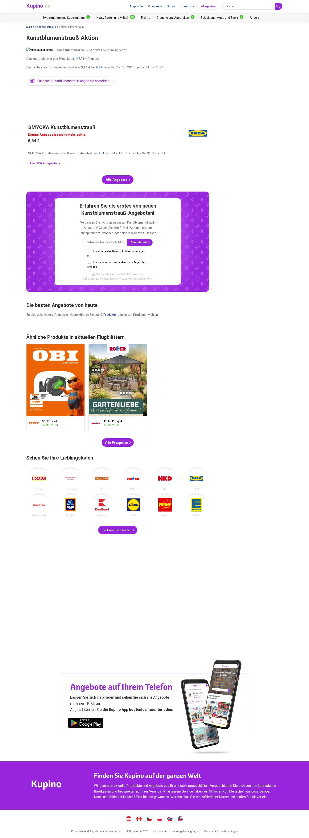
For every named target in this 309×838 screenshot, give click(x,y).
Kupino (30, 26)
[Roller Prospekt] (97, 423)
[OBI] (102, 479)
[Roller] (133, 479)
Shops (171, 6)
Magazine (208, 6)
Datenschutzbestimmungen (221, 831)
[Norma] (39, 479)
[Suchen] (278, 6)
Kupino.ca (139, 819)
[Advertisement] (117, 99)
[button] (70, 81)
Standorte (187, 6)
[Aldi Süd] (70, 505)
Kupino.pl (160, 819)
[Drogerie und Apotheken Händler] (175, 17)
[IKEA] (196, 479)
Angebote (136, 6)
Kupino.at (129, 819)
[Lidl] (133, 505)
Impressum (160, 831)
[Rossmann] (70, 479)
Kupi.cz (149, 819)
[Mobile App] (85, 723)
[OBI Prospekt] (35, 423)
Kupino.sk (170, 819)
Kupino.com (180, 819)
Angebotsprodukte (47, 26)
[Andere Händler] (255, 17)
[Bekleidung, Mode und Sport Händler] (222, 17)
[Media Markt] (39, 505)
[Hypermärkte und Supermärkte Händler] (66, 17)
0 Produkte (108, 315)
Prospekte (155, 6)
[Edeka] (196, 505)
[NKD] (165, 479)
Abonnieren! (139, 242)
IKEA (78, 59)
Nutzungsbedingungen (185, 831)
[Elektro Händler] (145, 17)
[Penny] (165, 505)
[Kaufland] (102, 505)
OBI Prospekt (55, 387)
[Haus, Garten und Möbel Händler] (115, 17)
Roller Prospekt (118, 387)
